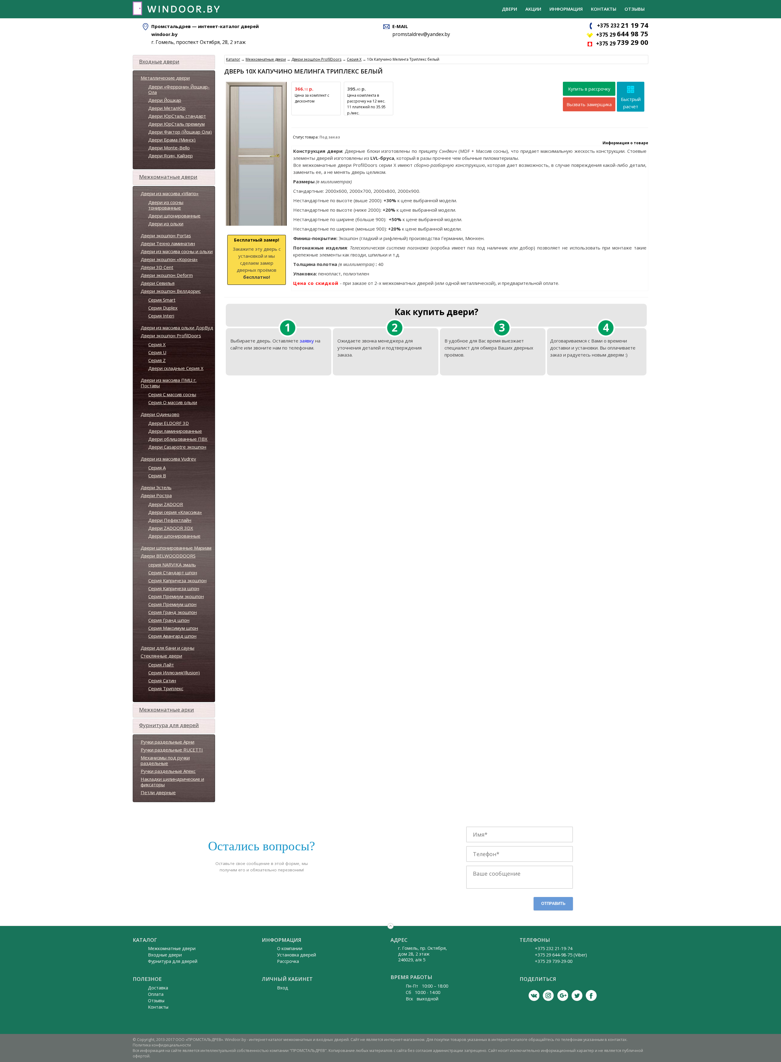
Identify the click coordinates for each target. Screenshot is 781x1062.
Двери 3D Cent (157, 267)
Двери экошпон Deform (167, 275)
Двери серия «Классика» (175, 512)
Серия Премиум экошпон (176, 596)
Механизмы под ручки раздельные (165, 760)
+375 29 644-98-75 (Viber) (561, 955)
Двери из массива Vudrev (168, 458)
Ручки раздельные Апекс (168, 771)
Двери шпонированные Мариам (176, 548)
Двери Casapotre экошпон (177, 447)
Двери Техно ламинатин (168, 243)
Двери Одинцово (160, 414)
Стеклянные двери (161, 655)
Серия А (157, 467)
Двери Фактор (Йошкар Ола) (180, 132)
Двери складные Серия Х (175, 368)
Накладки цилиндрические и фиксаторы (172, 781)
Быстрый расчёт (631, 102)
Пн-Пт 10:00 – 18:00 (427, 986)
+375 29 (622, 34)
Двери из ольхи (165, 223)
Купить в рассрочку (589, 89)
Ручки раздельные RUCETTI (172, 749)
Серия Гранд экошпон (172, 612)
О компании (289, 948)
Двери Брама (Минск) (172, 139)
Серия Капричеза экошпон (177, 580)
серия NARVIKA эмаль (172, 564)
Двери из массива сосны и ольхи (177, 251)
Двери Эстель (156, 487)
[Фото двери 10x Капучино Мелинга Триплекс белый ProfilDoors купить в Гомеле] (256, 225)
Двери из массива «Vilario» (170, 193)
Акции (533, 9)
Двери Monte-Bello (169, 147)
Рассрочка (288, 961)
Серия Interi (161, 315)
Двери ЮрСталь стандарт (177, 116)
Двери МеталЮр (166, 108)
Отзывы (634, 9)
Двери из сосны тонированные (165, 204)
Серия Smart (161, 300)
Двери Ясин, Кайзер (170, 155)
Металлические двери (165, 78)
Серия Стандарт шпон (172, 572)
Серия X (157, 344)
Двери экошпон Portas (166, 235)
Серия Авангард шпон (172, 636)
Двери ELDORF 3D (168, 423)
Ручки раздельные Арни (167, 741)
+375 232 (622, 25)
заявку (307, 341)
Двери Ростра (156, 495)
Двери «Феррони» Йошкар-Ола (179, 89)
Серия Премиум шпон (172, 604)
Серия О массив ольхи (172, 402)
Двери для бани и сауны (167, 648)
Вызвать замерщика (589, 104)
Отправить (553, 903)
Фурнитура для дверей (169, 725)
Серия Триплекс (165, 688)
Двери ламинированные (175, 431)
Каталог (233, 59)
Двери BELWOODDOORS (168, 555)
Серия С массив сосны (172, 394)
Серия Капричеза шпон (173, 588)
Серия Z (157, 360)
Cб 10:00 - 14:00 (423, 992)
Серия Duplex (163, 307)
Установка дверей (296, 955)
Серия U (157, 352)
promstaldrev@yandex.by (421, 34)
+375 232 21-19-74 (553, 948)
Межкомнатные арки (166, 709)
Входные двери (159, 61)
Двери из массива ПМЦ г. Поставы (168, 382)
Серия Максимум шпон (173, 628)
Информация (566, 9)
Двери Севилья (158, 283)
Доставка (158, 988)
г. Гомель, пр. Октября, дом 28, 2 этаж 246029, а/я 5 (422, 954)
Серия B (157, 475)
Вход (282, 988)
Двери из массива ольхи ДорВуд (177, 327)
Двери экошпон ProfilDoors (171, 335)
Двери (509, 9)
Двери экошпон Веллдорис (171, 291)
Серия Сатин (162, 680)
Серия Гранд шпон (168, 620)
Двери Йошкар (164, 100)
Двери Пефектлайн (169, 520)
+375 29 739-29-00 (553, 961)
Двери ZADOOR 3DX (170, 528)
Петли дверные (158, 792)
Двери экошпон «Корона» (169, 259)
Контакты (603, 9)
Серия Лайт (161, 664)
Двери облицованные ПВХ (177, 439)
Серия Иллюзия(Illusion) (174, 672)
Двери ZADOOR (165, 504)
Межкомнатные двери (168, 176)
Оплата (156, 994)
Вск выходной (422, 999)
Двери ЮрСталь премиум (176, 124)
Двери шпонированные (174, 215)
